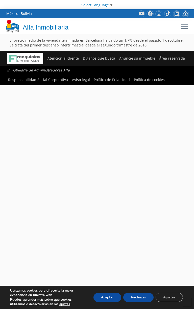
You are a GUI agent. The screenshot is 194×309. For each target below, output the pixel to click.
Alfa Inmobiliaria (45, 27)
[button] (184, 26)
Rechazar (138, 297)
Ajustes (169, 297)
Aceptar (107, 297)
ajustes (64, 304)
